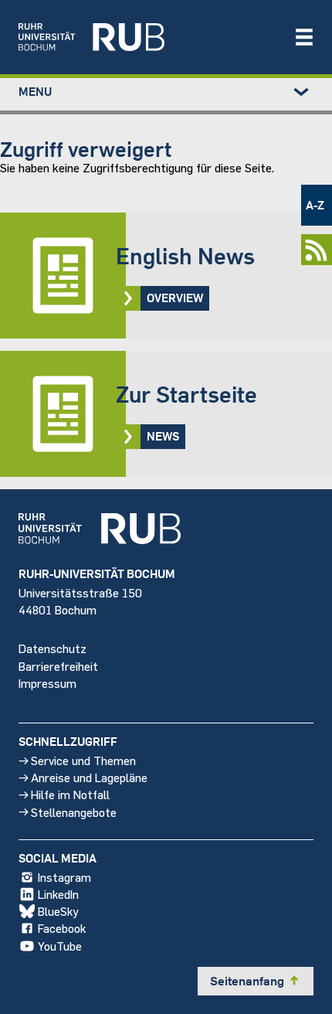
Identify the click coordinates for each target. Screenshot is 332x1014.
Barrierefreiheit (58, 665)
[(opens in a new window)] (148, 37)
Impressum (47, 682)
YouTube (60, 945)
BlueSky (58, 910)
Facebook (62, 927)
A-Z (315, 205)
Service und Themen (83, 760)
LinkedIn (58, 893)
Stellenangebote (74, 812)
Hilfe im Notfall (70, 794)
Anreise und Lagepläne (89, 777)
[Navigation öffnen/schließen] (304, 37)
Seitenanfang (255, 980)
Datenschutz (52, 648)
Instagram (64, 876)
